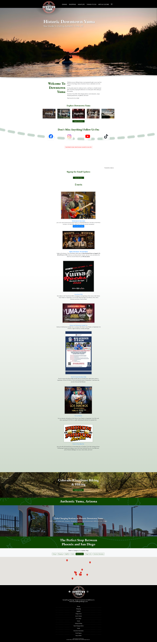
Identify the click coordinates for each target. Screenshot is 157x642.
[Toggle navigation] (111, 4)
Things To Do (91, 4)
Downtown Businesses (99, 554)
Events (78, 621)
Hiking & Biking (78, 623)
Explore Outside (78, 490)
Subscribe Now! (78, 178)
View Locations (78, 524)
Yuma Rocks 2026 (78, 294)
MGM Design (81, 638)
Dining (64, 4)
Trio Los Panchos (78, 416)
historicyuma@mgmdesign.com (78, 601)
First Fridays (78, 618)
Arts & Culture (103, 4)
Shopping (72, 4)
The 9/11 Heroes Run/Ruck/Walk (78, 377)
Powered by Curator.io (109, 168)
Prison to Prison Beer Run (78, 444)
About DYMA (78, 635)
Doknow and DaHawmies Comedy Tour (78, 325)
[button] (94, 575)
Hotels (72, 554)
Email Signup (78, 633)
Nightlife (81, 4)
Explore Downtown (78, 121)
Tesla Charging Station (78, 626)
